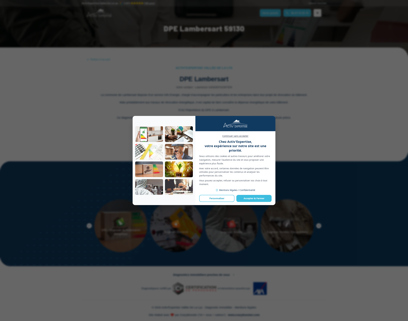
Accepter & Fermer (254, 198)
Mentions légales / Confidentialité (237, 190)
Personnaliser (216, 198)
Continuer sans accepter (235, 135)
